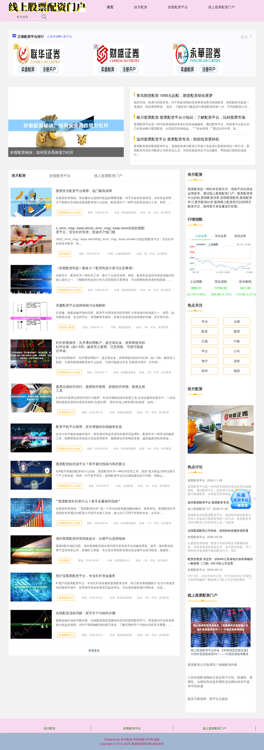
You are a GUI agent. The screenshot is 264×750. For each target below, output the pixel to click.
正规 (205, 341)
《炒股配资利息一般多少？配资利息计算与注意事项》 (95, 268)
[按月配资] (47, 7)
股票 (237, 331)
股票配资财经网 (141, 744)
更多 (245, 36)
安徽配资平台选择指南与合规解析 (80, 305)
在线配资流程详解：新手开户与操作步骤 (85, 613)
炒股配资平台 (178, 7)
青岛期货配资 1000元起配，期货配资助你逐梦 (175, 95)
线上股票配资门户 (221, 7)
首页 (110, 7)
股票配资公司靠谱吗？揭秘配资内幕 (212, 664)
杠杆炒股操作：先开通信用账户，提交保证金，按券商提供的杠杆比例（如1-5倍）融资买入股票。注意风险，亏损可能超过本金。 (100, 346)
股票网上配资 (66, 327)
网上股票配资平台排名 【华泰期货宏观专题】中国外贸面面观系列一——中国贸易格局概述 (220, 652)
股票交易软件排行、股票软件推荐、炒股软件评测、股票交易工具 (100, 388)
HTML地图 (152, 739)
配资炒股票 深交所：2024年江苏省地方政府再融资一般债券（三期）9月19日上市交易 (220, 554)
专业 (205, 321)
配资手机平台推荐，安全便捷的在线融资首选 (89, 426)
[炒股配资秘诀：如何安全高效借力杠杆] (66, 125)
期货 (237, 371)
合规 (237, 321)
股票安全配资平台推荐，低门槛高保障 (84, 190)
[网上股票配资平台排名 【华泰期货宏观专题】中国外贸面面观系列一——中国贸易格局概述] (221, 627)
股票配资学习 (66, 412)
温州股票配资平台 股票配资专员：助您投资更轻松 (178, 139)
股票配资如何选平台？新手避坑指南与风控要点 (90, 463)
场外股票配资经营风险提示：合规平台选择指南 (90, 538)
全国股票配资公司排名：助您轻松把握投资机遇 (218, 524)
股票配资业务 (66, 597)
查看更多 (94, 650)
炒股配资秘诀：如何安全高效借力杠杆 (41, 152)
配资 (205, 331)
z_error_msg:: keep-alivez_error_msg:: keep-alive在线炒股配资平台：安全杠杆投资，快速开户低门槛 (100, 230)
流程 (237, 361)
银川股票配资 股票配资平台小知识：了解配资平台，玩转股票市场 (191, 117)
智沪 (205, 361)
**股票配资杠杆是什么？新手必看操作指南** (88, 501)
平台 (205, 351)
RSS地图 (139, 739)
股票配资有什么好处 (69, 212)
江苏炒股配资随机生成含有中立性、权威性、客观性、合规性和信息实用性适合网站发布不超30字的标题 (220, 681)
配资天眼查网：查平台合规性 (208, 698)
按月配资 (140, 7)
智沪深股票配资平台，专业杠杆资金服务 (85, 575)
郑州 (205, 371)
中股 (237, 341)
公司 (237, 351)
